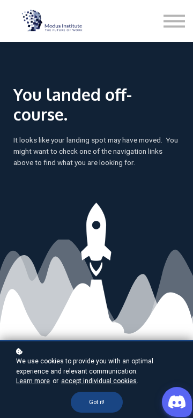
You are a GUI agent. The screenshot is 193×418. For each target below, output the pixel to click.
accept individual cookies (99, 381)
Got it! (97, 402)
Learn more (33, 381)
